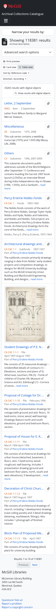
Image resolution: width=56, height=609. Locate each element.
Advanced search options (21, 52)
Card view (11, 67)
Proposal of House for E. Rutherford (24, 436)
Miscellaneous (14, 126)
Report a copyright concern (17, 607)
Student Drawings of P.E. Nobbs (24, 347)
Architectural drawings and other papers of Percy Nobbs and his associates (24, 244)
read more (33, 229)
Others (9, 153)
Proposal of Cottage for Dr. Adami (24, 395)
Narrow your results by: (28, 32)
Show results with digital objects (33, 93)
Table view (27, 67)
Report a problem (12, 603)
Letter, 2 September (18, 103)
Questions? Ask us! (12, 600)
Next (34, 564)
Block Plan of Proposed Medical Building (24, 533)
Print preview (13, 61)
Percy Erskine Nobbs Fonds (23, 198)
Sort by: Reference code (15, 73)
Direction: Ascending (13, 78)
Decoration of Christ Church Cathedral (24, 488)
